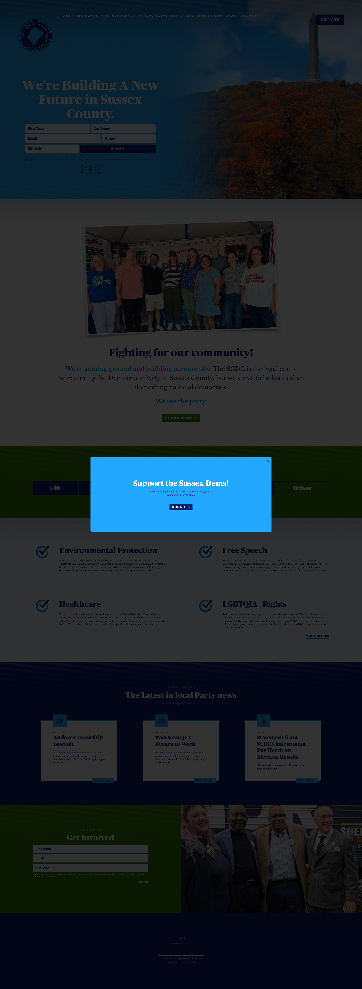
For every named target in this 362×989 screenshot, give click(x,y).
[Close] (267, 460)
